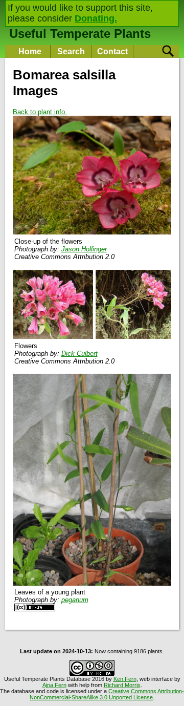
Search (71, 51)
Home (29, 51)
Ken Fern (124, 679)
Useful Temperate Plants (80, 33)
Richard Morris (122, 685)
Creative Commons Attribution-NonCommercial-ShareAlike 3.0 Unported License (107, 694)
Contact (112, 51)
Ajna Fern (54, 685)
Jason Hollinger (84, 249)
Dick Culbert (79, 353)
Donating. (96, 18)
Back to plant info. (40, 112)
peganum (74, 600)
